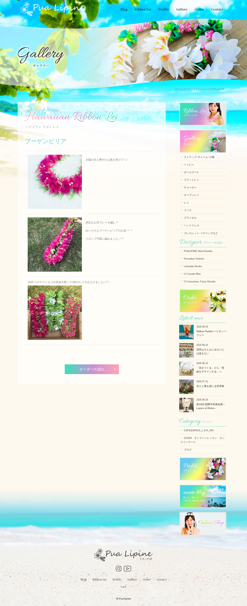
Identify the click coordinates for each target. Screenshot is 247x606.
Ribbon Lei (100, 579)
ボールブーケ (191, 172)
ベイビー (189, 164)
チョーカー (190, 187)
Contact (162, 579)
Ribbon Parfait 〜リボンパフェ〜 (211, 333)
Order (147, 579)
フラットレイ (191, 179)
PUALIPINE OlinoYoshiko (198, 251)
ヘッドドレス (191, 225)
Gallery (132, 579)
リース (187, 210)
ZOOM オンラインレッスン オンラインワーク (202, 440)
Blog (83, 579)
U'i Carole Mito (192, 273)
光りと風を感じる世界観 (210, 386)
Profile (117, 579)
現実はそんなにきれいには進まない (210, 351)
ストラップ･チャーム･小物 (199, 157)
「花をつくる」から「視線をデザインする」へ (210, 369)
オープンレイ (191, 195)
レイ (186, 202)
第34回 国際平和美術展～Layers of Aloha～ (210, 406)
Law (123, 586)
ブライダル (190, 217)
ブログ (187, 449)
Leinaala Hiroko (193, 266)
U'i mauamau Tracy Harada (199, 281)
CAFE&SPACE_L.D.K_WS (199, 430)
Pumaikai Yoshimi (194, 258)
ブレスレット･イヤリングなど (201, 233)
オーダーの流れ (92, 369)
